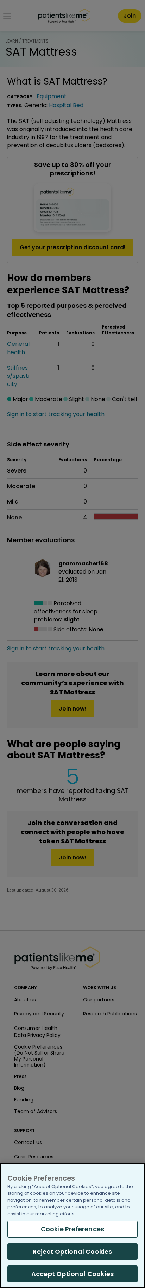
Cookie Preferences (72, 1229)
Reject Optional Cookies (72, 1251)
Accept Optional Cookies (72, 1273)
